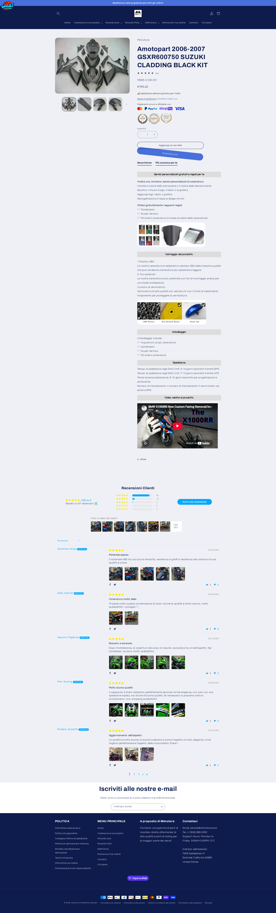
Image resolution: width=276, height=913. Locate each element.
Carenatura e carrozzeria (110, 833)
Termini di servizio (64, 858)
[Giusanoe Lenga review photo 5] (178, 574)
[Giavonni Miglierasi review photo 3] (147, 662)
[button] (58, 13)
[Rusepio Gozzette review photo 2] (131, 754)
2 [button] (134, 774)
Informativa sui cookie (66, 863)
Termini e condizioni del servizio (161, 903)
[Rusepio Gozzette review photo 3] (147, 754)
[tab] (144, 163)
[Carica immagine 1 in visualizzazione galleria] (69, 104)
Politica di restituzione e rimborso (72, 844)
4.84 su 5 (86, 500)
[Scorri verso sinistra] (58, 104)
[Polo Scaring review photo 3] (147, 710)
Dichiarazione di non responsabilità (73, 868)
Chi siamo (102, 865)
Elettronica (103, 849)
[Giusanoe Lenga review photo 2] (131, 574)
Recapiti (208, 903)
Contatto (102, 859)
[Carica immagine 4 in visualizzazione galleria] (115, 104)
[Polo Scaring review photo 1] (116, 710)
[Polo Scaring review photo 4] (163, 710)
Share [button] (143, 459)
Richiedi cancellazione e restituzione (67, 851)
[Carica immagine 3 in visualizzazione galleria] (100, 104)
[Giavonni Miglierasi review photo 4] (163, 662)
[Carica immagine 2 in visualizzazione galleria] (84, 104)
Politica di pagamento (66, 833)
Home (100, 828)
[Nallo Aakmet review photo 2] (131, 618)
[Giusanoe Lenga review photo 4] (163, 574)
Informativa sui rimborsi (110, 903)
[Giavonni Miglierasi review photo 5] (178, 662)
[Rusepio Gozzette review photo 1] (116, 754)
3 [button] (139, 774)
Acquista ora (170, 154)
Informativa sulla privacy (67, 828)
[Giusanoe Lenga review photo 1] (116, 574)
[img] (116, 550)
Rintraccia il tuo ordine (108, 854)
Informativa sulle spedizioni (190, 903)
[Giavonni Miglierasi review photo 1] (116, 662)
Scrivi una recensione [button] (194, 502)
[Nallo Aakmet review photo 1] (116, 618)
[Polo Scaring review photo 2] (131, 710)
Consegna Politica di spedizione (71, 838)
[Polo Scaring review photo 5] (178, 710)
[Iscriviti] (161, 806)
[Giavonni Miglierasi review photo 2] (131, 662)
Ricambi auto (104, 838)
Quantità (141, 129)
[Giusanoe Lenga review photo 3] (147, 574)
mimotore (75, 903)
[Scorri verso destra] (126, 104)
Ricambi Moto (104, 844)
